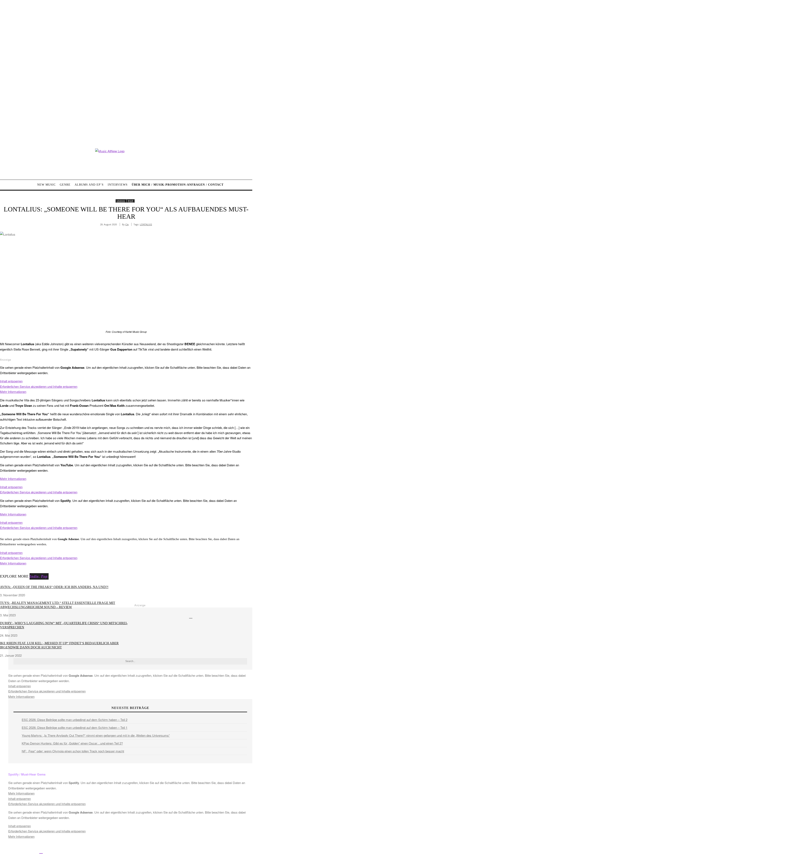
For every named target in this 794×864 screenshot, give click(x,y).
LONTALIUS (146, 224)
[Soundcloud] (31, 851)
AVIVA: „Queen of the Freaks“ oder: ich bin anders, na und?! (54, 587)
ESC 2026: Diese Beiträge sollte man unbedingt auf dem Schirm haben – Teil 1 (74, 727)
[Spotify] (41, 851)
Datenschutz (155, 852)
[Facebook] (3, 851)
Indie (121, 201)
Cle (127, 224)
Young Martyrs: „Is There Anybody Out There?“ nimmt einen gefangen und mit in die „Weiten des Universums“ (96, 735)
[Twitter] (13, 851)
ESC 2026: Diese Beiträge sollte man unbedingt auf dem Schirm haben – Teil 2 (74, 719)
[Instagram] (22, 851)
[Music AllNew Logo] (126, 160)
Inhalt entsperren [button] (11, 381)
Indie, (35, 576)
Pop (130, 201)
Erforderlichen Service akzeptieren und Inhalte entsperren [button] (38, 386)
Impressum (136, 852)
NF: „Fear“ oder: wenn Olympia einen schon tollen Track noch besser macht (73, 751)
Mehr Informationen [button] (13, 391)
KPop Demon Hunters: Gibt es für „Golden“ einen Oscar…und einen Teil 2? (72, 743)
